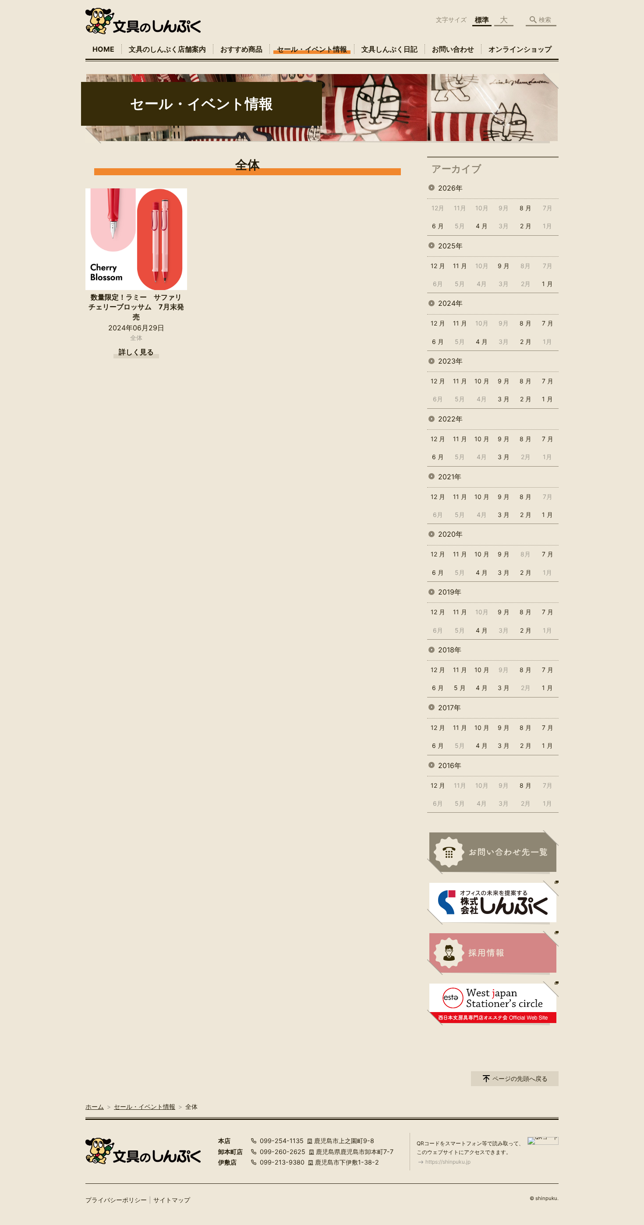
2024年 (450, 303)
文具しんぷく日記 (389, 49)
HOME (103, 49)
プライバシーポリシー (116, 1200)
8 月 (525, 208)
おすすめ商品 (241, 49)
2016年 (449, 765)
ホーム (94, 1106)
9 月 (504, 265)
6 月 (438, 226)
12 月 (438, 265)
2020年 (450, 534)
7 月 (547, 323)
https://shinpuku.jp (448, 1161)
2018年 (449, 649)
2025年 (450, 245)
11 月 (460, 265)
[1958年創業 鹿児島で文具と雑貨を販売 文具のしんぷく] (143, 21)
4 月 (482, 226)
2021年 (449, 476)
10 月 (481, 381)
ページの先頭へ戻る (520, 1078)
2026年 (450, 188)
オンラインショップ (520, 49)
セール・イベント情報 (312, 49)
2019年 (449, 592)
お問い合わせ (453, 49)
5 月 (460, 687)
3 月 (504, 399)
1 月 (547, 283)
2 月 (525, 226)
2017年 (449, 707)
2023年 (450, 361)
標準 (482, 19)
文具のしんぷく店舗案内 (167, 49)
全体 (136, 337)
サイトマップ (171, 1200)
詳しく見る (136, 351)
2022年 (450, 418)
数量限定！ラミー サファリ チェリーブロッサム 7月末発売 (137, 307)
